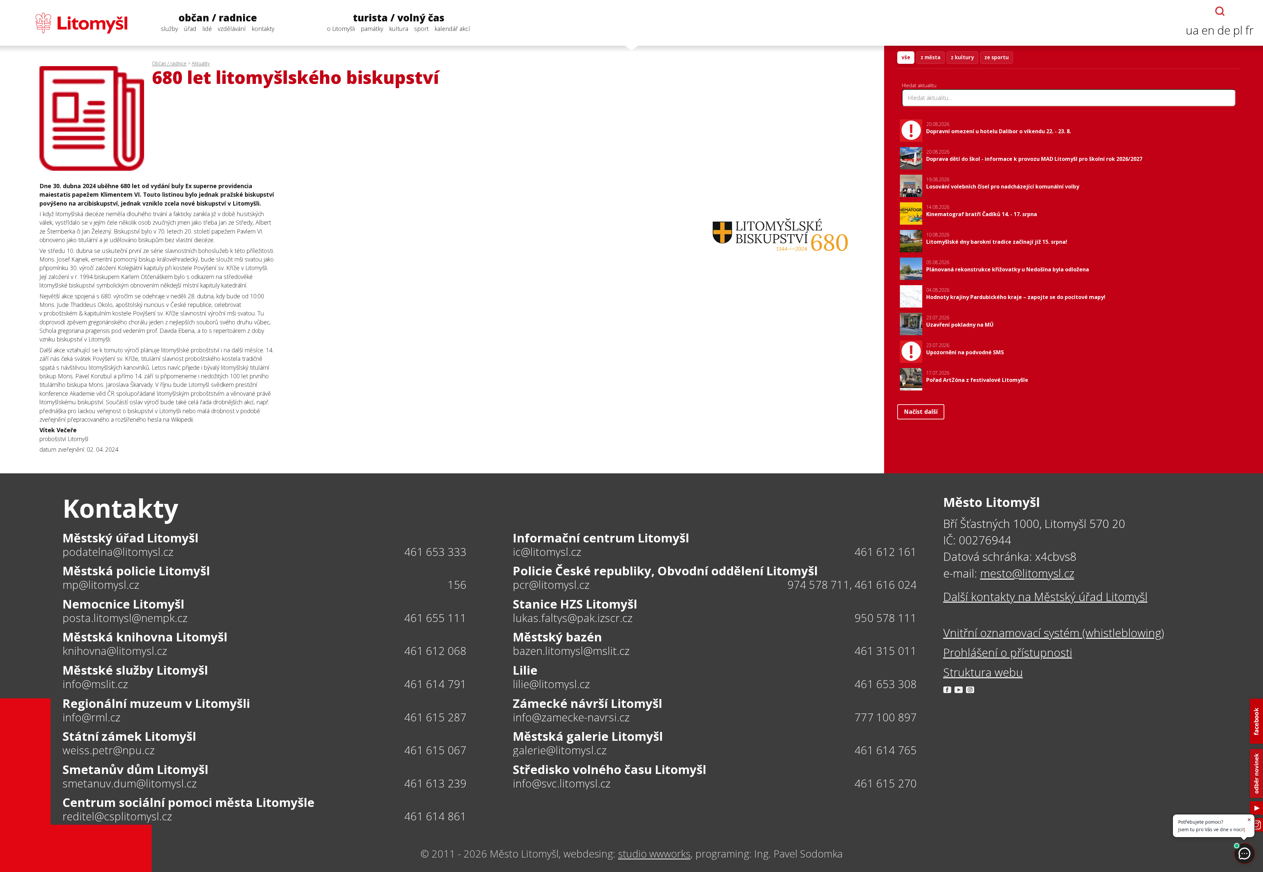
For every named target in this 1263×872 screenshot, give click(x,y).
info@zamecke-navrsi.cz (571, 717)
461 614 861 (435, 816)
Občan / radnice (169, 63)
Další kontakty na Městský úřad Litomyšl (1045, 596)
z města (930, 57)
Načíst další (921, 411)
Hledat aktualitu (919, 85)
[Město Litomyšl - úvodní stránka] (68, 23)
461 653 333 (435, 551)
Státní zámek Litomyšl (129, 736)
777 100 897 (885, 717)
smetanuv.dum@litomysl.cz (129, 784)
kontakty (263, 29)
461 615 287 (435, 717)
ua (1192, 30)
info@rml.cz (91, 717)
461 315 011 (885, 650)
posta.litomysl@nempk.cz (124, 618)
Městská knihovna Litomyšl (144, 637)
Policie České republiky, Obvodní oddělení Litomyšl (665, 570)
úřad (190, 29)
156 (457, 584)
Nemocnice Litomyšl (123, 604)
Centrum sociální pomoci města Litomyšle (188, 802)
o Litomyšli (341, 29)
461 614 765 (885, 750)
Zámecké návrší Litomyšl (587, 703)
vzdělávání (232, 29)
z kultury (962, 57)
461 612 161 (885, 551)
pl (1238, 30)
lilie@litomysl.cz (551, 684)
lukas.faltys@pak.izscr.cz (572, 618)
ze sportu (996, 57)
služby (169, 29)
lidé (207, 29)
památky (372, 29)
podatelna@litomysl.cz (117, 552)
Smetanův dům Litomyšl (135, 769)
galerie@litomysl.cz (560, 750)
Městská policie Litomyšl (136, 570)
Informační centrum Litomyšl (601, 538)
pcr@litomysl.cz (551, 585)
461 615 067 (435, 750)
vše (906, 57)
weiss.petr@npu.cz (108, 750)
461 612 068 (435, 650)
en (1208, 30)
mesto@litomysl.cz (1027, 573)
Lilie (525, 670)
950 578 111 (885, 617)
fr (1249, 30)
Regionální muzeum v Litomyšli (156, 703)
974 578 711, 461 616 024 (852, 584)
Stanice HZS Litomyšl (575, 604)
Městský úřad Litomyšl (130, 538)
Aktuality (201, 63)
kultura (398, 29)
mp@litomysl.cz (100, 585)
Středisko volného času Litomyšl (609, 769)
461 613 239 (435, 783)
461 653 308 (885, 684)
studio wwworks (654, 853)
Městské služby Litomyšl (135, 670)
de (1223, 30)
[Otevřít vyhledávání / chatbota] (1220, 11)
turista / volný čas (398, 18)
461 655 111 (435, 617)
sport (421, 29)
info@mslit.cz (95, 684)
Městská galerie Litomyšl (588, 736)
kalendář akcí (452, 29)
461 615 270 (885, 783)
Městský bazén (557, 637)
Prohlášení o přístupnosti (1007, 652)
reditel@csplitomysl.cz (117, 816)
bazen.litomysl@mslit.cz (571, 651)
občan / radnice (218, 18)
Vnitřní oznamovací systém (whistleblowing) (1053, 632)
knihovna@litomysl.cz (114, 651)
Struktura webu (983, 672)
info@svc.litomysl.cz (561, 784)
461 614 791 (435, 684)
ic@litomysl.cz (547, 552)
